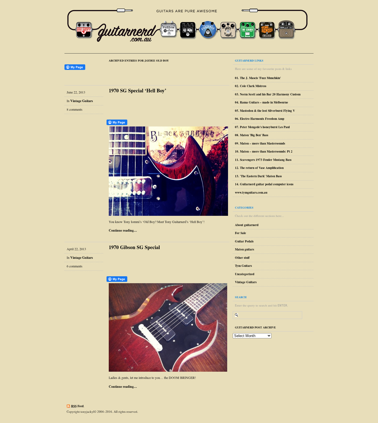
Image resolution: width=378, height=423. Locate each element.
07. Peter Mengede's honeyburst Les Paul (262, 127)
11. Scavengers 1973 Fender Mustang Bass (263, 160)
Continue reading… (123, 230)
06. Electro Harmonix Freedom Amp (259, 118)
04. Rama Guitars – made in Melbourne (261, 102)
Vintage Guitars (81, 100)
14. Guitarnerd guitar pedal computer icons (264, 184)
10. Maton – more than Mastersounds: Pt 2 (263, 151)
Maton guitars (244, 249)
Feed (77, 406)
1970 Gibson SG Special (134, 247)
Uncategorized (244, 274)
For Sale (240, 233)
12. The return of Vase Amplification (259, 168)
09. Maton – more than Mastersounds (260, 143)
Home (191, 26)
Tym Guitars (243, 266)
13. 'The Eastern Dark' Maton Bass (258, 176)
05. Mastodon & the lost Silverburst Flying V (265, 110)
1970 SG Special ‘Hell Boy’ (137, 90)
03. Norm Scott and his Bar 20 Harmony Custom (268, 94)
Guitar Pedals (244, 241)
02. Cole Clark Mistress (250, 86)
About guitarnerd (246, 225)
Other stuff (242, 257)
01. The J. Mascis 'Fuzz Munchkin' (258, 78)
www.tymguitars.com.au (251, 192)
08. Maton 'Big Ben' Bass (251, 135)
